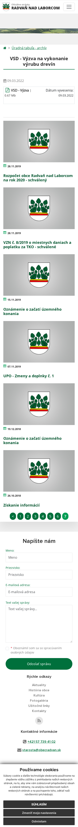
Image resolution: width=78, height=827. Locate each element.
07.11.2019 (14, 366)
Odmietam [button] (39, 821)
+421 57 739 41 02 (41, 741)
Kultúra (39, 695)
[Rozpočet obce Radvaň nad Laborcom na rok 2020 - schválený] (39, 141)
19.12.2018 (14, 429)
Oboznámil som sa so (36, 650)
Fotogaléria (39, 700)
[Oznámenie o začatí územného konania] (39, 275)
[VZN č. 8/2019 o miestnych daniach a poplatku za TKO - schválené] (39, 208)
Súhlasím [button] (39, 804)
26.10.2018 (14, 495)
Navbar (10, 7)
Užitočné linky (39, 705)
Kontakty (39, 711)
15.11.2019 (14, 300)
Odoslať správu (39, 664)
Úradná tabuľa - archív (29, 48)
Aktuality (39, 685)
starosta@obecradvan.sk (41, 750)
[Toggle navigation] (69, 7)
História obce (39, 690)
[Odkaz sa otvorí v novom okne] (39, 721)
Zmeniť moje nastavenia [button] (39, 813)
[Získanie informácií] (39, 471)
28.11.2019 (14, 166)
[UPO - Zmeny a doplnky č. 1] (39, 342)
